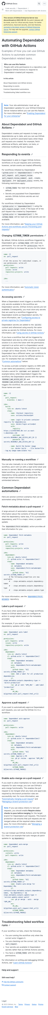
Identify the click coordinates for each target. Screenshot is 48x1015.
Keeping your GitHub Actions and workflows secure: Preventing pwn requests (22, 226)
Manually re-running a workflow (19, 459)
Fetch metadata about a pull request (21, 506)
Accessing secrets (12, 297)
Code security (10, 8)
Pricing (40, 1004)
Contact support (10, 985)
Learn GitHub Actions (22, 963)
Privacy (27, 1004)
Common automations (11, 361)
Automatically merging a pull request (17, 799)
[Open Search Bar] (39, 3)
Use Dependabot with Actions (35, 11)
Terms (20, 1004)
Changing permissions (22, 235)
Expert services (7, 1007)
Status (34, 1004)
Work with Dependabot (13, 11)
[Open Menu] (44, 3)
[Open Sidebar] (2, 9)
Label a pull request (12, 606)
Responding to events (16, 154)
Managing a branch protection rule (17, 801)
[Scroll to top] (43, 1010)
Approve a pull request (14, 702)
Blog (16, 1007)
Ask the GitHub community (13, 982)
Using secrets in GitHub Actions (30, 333)
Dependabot (22, 8)
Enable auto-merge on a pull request (21, 778)
